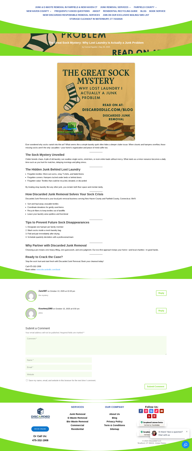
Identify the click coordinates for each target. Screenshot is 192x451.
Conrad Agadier (91, 47)
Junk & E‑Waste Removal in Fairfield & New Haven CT (66, 7)
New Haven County (38, 11)
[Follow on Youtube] (162, 411)
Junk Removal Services (114, 7)
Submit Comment (155, 386)
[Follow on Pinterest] (154, 416)
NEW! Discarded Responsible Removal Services (71, 15)
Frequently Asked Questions (72, 11)
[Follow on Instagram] (146, 411)
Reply (161, 293)
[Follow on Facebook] (141, 411)
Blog (143, 11)
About (96, 11)
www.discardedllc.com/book (48, 269)
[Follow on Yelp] (149, 416)
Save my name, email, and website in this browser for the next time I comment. (62, 380)
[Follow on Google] (151, 411)
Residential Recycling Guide (120, 11)
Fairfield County (144, 7)
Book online (40, 429)
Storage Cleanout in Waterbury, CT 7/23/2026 (96, 19)
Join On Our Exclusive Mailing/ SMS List (126, 15)
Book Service (157, 11)
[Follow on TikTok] (156, 411)
